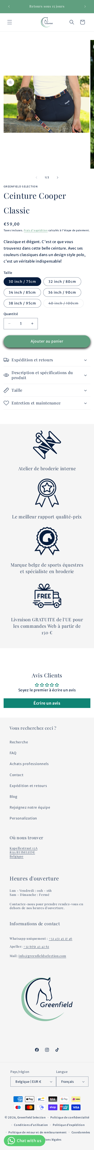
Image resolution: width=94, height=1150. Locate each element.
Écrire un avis (47, 703)
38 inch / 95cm (22, 303)
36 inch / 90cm (62, 292)
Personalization (23, 818)
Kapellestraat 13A (23, 848)
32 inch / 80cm (62, 281)
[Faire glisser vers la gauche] (36, 177)
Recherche (19, 742)
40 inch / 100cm (66, 304)
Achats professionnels (29, 764)
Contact (16, 775)
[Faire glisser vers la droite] (57, 177)
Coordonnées (81, 1132)
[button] (9, 22)
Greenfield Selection (31, 1117)
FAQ (13, 753)
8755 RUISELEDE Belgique (22, 854)
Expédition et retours (28, 786)
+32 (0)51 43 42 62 (36, 946)
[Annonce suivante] (85, 6)
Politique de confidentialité (69, 1117)
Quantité (11, 314)
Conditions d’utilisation (31, 1125)
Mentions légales (49, 1139)
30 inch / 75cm (22, 281)
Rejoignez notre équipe (30, 807)
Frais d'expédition (36, 230)
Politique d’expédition (69, 1125)
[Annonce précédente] (9, 6)
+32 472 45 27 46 (61, 938)
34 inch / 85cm (22, 292)
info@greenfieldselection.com (42, 956)
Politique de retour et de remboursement (37, 1132)
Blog (13, 796)
